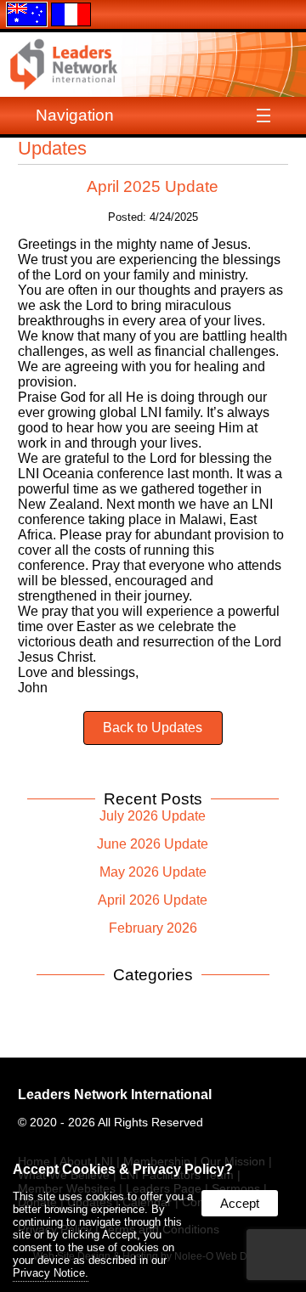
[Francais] (71, 13)
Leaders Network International (115, 1094)
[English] (27, 13)
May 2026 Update (153, 872)
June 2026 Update (152, 844)
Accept (239, 1203)
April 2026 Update (152, 900)
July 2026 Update (152, 816)
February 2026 (153, 928)
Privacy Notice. (50, 1273)
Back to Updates (152, 727)
